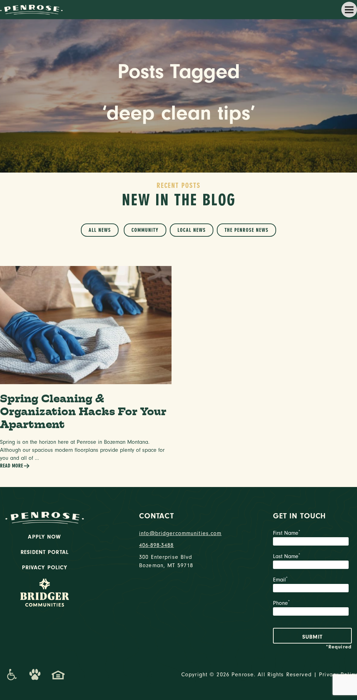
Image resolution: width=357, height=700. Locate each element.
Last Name (286, 556)
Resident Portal (45, 552)
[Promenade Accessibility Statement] (11, 674)
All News (100, 230)
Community (145, 230)
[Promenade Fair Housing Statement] (58, 674)
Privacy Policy (45, 567)
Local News (191, 230)
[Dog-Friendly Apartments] (34, 674)
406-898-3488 (156, 545)
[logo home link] (31, 9)
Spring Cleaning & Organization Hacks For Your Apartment (83, 411)
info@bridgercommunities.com (178, 533)
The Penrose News (246, 230)
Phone (281, 603)
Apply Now (44, 537)
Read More (11, 466)
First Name (286, 533)
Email (280, 580)
